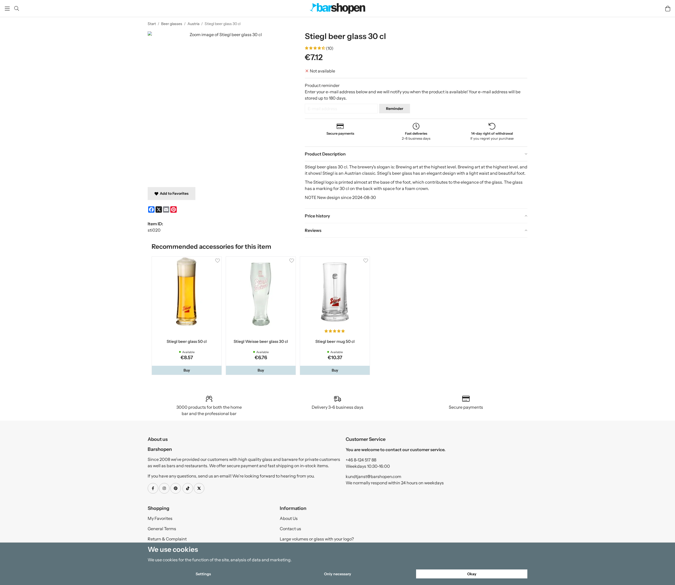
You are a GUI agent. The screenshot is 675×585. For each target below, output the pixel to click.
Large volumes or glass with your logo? (317, 540)
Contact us (290, 529)
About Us (289, 519)
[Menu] (7, 8)
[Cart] (667, 8)
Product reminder (322, 85)
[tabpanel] (416, 184)
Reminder (394, 108)
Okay (471, 574)
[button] (187, 371)
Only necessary (337, 574)
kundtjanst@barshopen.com (373, 477)
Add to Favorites (173, 193)
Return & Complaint (167, 540)
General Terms (162, 529)
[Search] (16, 8)
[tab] (416, 154)
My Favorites (160, 519)
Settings (203, 574)
